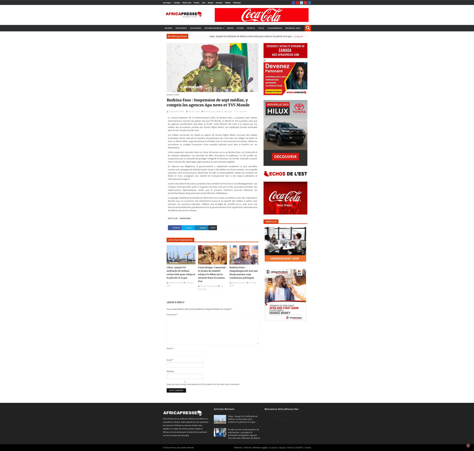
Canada (177, 2)
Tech (261, 28)
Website (170, 371)
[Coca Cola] (262, 15)
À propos (273, 447)
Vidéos (228, 2)
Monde (168, 28)
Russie (210, 2)
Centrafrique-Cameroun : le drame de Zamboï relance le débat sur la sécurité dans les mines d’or (212, 274)
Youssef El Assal (175, 282)
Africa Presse (170, 447)
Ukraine (219, 2)
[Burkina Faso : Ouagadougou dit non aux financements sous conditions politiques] (243, 255)
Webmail (238, 447)
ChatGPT (299, 447)
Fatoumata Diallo (177, 111)
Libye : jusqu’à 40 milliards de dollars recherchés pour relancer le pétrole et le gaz (225, 36)
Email (170, 360)
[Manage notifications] (468, 446)
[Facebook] (293, 2)
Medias (220, 111)
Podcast (290, 447)
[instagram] (309, 2)
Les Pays (166, 2)
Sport (240, 28)
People (251, 28)
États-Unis (186, 2)
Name (170, 348)
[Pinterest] (297, 2)
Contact (308, 447)
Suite (213, 228)
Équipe (282, 447)
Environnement (213, 28)
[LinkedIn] (301, 2)
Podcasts (237, 2)
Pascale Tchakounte (208, 286)
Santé (230, 28)
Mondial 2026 (292, 28)
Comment (172, 314)
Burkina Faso (209, 111)
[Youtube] (305, 2)
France (196, 2)
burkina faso (185, 218)
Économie (195, 28)
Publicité (247, 447)
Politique (181, 28)
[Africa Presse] (183, 14)
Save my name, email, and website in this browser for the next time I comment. (203, 384)
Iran (203, 2)
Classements (274, 28)
